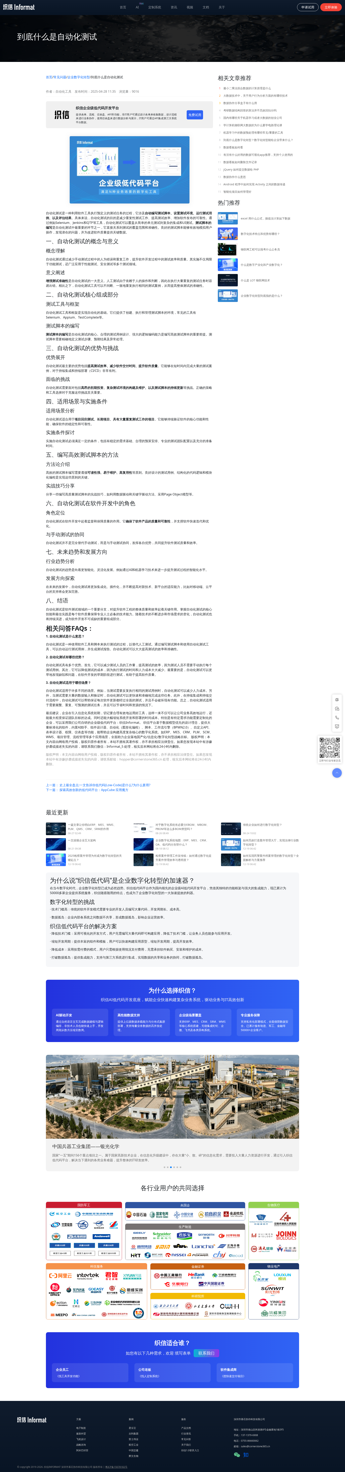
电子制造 (81, 1428)
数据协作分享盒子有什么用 (238, 103)
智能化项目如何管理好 (234, 192)
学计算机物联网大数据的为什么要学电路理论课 (250, 125)
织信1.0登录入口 (190, 1450)
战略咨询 (81, 1444)
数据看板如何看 (231, 147)
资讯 (174, 7)
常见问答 (186, 1439)
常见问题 (60, 77)
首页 (123, 7)
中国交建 (133, 1450)
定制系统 (154, 7)
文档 (206, 7)
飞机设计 (81, 1439)
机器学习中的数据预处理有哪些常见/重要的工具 (251, 132)
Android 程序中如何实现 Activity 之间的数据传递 (251, 184)
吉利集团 (133, 1433)
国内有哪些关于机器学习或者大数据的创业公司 (250, 118)
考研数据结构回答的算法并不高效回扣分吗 (248, 110)
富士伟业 (133, 1439)
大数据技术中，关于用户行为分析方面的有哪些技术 (253, 95)
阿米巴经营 (82, 1450)
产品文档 (186, 1428)
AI (140, 6)
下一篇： (87, 790)
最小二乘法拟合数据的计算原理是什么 (245, 88)
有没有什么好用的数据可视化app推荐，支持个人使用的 (255, 155)
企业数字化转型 (78, 77)
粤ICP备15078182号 (116, 1467)
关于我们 (186, 1444)
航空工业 (133, 1444)
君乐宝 (132, 1428)
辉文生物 (133, 1456)
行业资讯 (186, 1433)
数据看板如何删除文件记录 (237, 162)
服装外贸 (81, 1433)
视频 (190, 7)
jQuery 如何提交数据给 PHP (238, 169)
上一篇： (98, 785)
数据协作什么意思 (232, 177)
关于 (222, 7)
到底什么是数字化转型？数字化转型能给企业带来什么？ (256, 140)
